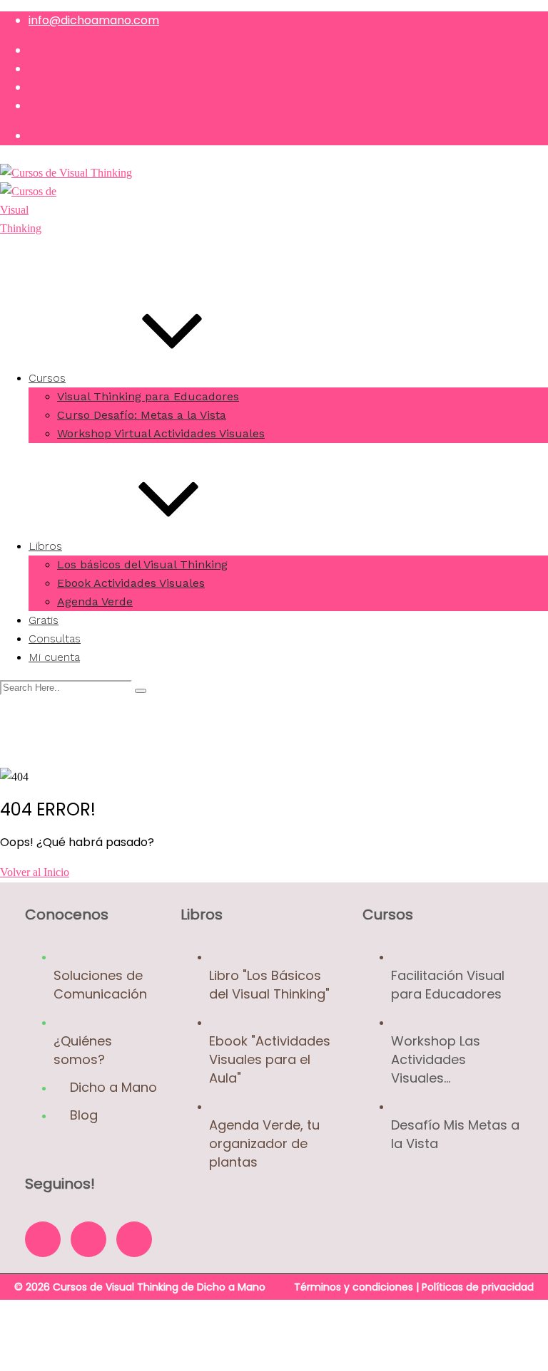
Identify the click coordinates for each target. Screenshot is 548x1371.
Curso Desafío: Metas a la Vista (141, 415)
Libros (45, 546)
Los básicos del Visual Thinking (142, 564)
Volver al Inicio (34, 872)
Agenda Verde (95, 601)
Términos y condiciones (353, 1287)
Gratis (44, 620)
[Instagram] (88, 1239)
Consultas (55, 638)
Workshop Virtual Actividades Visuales (161, 433)
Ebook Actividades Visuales (131, 583)
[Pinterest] (134, 1239)
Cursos (47, 378)
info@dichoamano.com (94, 20)
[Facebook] (43, 1239)
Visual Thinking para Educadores (148, 396)
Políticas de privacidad (478, 1287)
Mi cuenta (54, 657)
